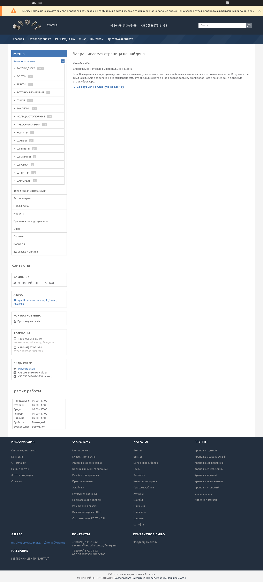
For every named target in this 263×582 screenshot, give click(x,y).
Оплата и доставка (23, 450)
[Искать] (249, 25)
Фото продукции (22, 475)
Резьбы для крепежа (85, 475)
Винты (138, 456)
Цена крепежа (81, 450)
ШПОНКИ (23, 164)
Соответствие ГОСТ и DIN (88, 518)
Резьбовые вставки (84, 505)
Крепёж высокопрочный (210, 456)
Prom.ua (150, 574)
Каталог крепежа (39, 39)
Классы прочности (84, 456)
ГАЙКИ (21, 100)
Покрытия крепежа (84, 493)
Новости (19, 213)
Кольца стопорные (146, 481)
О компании (18, 462)
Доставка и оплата (120, 39)
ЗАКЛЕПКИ (23, 108)
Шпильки (139, 505)
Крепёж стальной (206, 450)
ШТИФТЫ (23, 172)
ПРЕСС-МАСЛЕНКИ (28, 124)
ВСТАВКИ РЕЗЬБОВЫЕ (30, 92)
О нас (82, 39)
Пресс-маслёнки (82, 481)
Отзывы (19, 236)
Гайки (137, 468)
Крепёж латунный (206, 475)
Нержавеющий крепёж (86, 499)
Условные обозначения (87, 462)
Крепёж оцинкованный (209, 462)
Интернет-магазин (206, 499)
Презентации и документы (31, 221)
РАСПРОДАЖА (65, 39)
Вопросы (19, 243)
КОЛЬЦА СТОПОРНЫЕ (31, 116)
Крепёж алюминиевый (209, 481)
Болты (138, 450)
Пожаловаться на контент (129, 578)
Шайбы (138, 499)
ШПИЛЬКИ (23, 148)
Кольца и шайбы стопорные (90, 468)
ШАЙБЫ (22, 140)
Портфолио (21, 205)
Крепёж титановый (207, 487)
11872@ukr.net (26, 369)
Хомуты (139, 493)
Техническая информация (30, 190)
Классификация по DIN (86, 512)
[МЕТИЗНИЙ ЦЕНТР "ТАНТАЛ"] (26, 25)
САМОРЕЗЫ (24, 180)
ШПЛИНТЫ (24, 156)
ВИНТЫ (21, 84)
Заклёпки (78, 487)
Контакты (97, 39)
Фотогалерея (22, 198)
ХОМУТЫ (22, 132)
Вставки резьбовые (146, 462)
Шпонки (139, 518)
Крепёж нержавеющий (209, 468)
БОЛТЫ (21, 76)
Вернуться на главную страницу (100, 86)
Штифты (139, 524)
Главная (18, 39)
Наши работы (20, 468)
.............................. (204, 493)
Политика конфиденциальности (166, 578)
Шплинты (140, 512)
